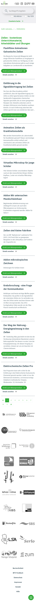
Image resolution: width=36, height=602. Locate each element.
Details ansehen (8, 75)
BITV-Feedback (18, 573)
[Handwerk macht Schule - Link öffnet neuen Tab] (27, 461)
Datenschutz (18, 577)
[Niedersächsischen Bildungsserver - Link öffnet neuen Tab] (9, 508)
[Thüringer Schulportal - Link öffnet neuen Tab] (9, 554)
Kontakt (18, 587)
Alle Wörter (18, 16)
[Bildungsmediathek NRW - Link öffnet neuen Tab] (27, 477)
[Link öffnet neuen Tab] (30, 3)
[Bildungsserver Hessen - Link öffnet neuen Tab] (9, 477)
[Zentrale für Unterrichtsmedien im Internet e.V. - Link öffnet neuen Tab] (27, 554)
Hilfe (18, 591)
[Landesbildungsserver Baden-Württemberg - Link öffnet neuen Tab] (9, 414)
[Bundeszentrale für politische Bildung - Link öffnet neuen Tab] (9, 430)
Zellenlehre (21, 29)
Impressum (18, 582)
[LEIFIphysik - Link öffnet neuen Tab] (27, 492)
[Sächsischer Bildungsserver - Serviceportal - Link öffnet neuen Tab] (27, 523)
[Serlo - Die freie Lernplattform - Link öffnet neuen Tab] (27, 539)
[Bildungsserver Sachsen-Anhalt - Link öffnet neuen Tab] (9, 539)
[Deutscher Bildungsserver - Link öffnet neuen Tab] (9, 446)
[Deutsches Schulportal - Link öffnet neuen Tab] (27, 430)
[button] (31, 597)
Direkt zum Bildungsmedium (12, 71)
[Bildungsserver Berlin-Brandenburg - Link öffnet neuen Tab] (27, 414)
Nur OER (31, 16)
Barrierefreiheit (18, 568)
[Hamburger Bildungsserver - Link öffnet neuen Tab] (9, 461)
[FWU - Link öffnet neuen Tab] (27, 446)
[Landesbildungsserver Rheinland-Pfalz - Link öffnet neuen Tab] (9, 523)
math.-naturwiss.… (7, 29)
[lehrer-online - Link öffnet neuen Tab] (9, 492)
